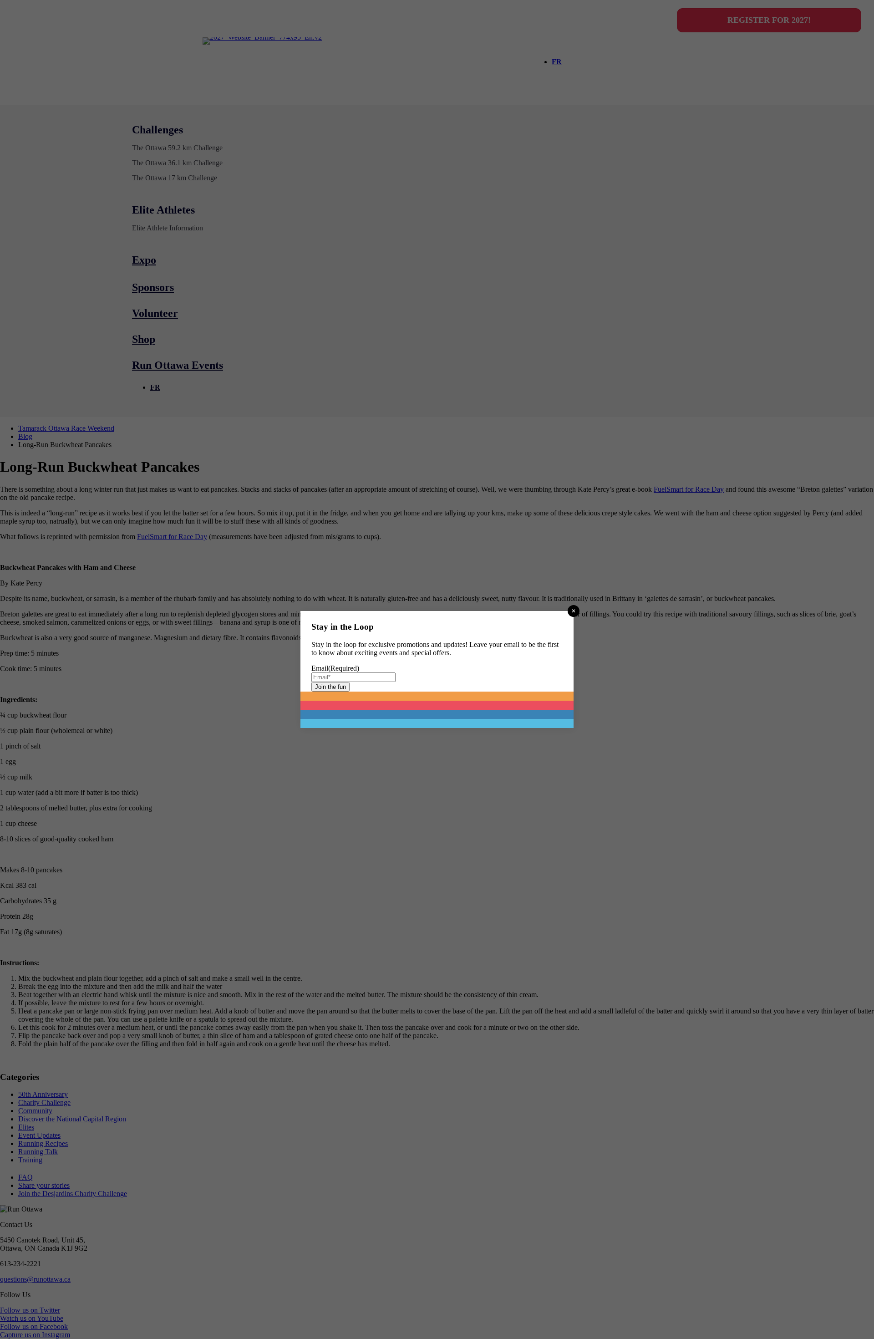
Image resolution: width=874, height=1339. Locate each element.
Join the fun (330, 686)
